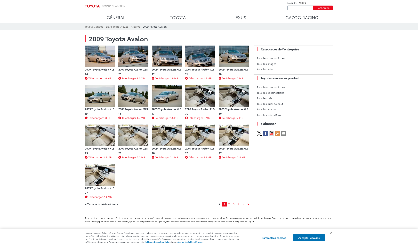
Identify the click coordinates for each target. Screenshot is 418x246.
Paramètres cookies (274, 237)
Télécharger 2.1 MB (166, 157)
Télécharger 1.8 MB (99, 78)
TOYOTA (178, 17)
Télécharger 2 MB (232, 78)
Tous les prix (264, 98)
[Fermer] (331, 232)
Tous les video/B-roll (269, 115)
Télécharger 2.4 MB (233, 157)
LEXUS (239, 17)
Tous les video (265, 69)
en (300, 3)
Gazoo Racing (301, 17)
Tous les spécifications (270, 92)
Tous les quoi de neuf (270, 103)
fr (304, 3)
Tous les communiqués (271, 58)
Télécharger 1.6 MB (133, 78)
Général (116, 17)
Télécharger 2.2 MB (100, 157)
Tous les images (266, 63)
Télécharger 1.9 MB (200, 78)
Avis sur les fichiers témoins (189, 241)
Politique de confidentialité (157, 241)
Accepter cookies (309, 237)
